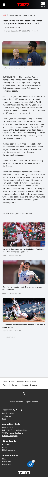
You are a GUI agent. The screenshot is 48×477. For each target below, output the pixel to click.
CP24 (4, 447)
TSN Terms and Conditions (12, 433)
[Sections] (4, 4)
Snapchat (33, 385)
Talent (5, 382)
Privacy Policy (7, 427)
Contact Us (6, 416)
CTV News (6, 444)
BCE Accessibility (8, 413)
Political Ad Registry (9, 436)
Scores (43, 6)
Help (4, 419)
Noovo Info (6, 461)
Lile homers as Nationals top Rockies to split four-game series (24, 326)
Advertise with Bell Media (26, 382)
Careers (12, 382)
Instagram (16, 385)
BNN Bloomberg (8, 450)
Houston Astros (29, 15)
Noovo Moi (6, 464)
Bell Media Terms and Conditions (14, 430)
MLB (4, 15)
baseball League (15, 15)
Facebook (6, 385)
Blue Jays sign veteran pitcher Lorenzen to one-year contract (22, 288)
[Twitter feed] (24, 393)
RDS (4, 459)
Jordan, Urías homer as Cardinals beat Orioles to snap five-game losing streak (23, 250)
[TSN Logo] (23, 4)
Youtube (25, 385)
